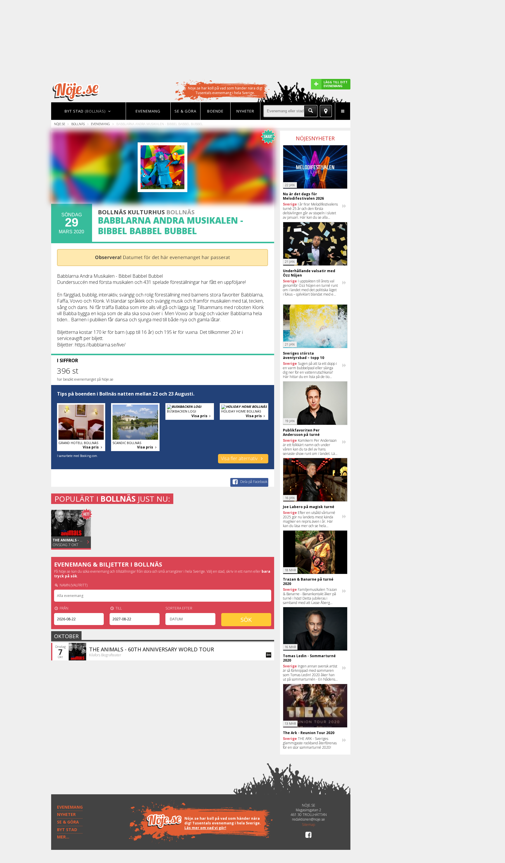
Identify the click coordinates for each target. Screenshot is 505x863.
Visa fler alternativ (240, 458)
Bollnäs (78, 124)
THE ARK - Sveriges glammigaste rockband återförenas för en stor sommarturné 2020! (310, 743)
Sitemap (308, 824)
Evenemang (100, 124)
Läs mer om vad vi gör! (205, 827)
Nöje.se (59, 124)
